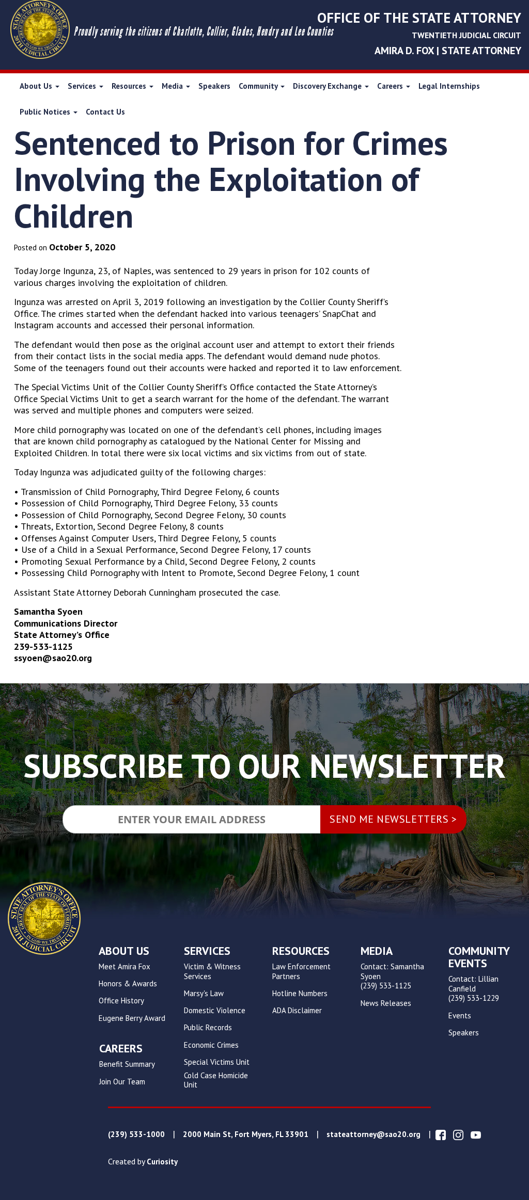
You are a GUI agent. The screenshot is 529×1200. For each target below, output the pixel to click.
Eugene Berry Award (132, 1018)
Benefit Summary (127, 1064)
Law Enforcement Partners (301, 971)
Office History (121, 1000)
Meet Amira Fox (124, 966)
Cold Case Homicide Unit (216, 1080)
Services (83, 86)
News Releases (386, 1003)
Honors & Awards (128, 983)
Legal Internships (449, 86)
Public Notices (46, 112)
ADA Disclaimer (297, 1010)
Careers (391, 86)
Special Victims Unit (217, 1062)
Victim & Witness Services (212, 971)
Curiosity (162, 1161)
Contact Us (105, 112)
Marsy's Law (204, 993)
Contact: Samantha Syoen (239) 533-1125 (392, 976)
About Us (37, 86)
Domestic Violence (214, 1010)
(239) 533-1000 (136, 1134)
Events (459, 1015)
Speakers (214, 86)
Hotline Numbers (300, 993)
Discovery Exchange (328, 86)
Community (259, 86)
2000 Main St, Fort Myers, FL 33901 (245, 1134)
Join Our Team (122, 1081)
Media (173, 86)
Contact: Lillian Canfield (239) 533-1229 (473, 988)
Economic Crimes (211, 1045)
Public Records (208, 1027)
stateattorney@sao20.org (373, 1134)
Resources (130, 86)
